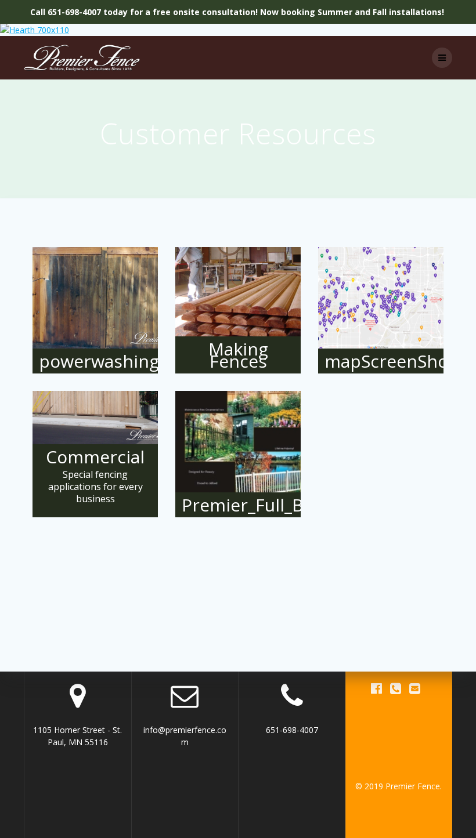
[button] (95, 310)
